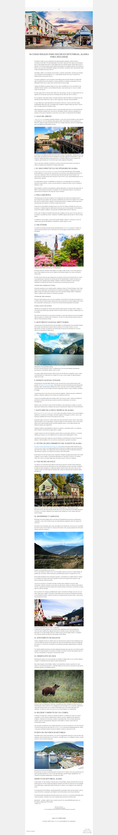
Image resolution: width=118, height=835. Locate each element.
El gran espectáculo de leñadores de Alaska (46, 171)
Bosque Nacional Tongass (47, 385)
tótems (67, 228)
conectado (57, 821)
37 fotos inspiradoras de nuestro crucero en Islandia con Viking (59, 809)
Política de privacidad (87, 832)
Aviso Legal (87, 829)
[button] (59, 9)
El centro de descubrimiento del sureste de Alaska (47, 446)
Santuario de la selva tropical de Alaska (46, 413)
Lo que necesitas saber (59, 808)
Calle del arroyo (38, 119)
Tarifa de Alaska (59, 727)
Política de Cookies (87, 830)
